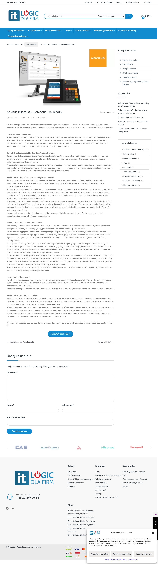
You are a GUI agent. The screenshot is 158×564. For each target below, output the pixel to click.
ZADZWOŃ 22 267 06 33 (60, 334)
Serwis (125, 486)
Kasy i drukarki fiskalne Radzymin (81, 517)
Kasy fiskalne (34, 30)
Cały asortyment (106, 2)
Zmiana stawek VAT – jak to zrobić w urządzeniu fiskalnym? (132, 111)
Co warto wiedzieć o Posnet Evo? (131, 117)
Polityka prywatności (130, 559)
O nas (97, 472)
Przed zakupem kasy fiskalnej (135, 479)
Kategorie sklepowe (76, 483)
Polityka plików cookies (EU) (106, 497)
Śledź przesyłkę (74, 475)
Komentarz (12, 372)
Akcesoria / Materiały (133, 181)
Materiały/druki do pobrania (134, 472)
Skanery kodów (82, 30)
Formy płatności (101, 486)
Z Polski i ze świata (130, 73)
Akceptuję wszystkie (99, 554)
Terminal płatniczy (130, 77)
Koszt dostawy (101, 483)
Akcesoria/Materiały (127, 30)
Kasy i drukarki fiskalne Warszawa (81, 521)
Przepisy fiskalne (129, 69)
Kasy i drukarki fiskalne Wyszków (81, 525)
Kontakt (148, 2)
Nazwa (10, 405)
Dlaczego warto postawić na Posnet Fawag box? (132, 130)
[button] (153, 533)
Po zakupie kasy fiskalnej (133, 483)
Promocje (71, 486)
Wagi (67, 30)
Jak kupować (100, 490)
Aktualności (89, 2)
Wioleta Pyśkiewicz (40, 117)
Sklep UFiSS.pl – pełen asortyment (81, 479)
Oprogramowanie (15, 30)
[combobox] (70, 16)
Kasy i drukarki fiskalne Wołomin (80, 535)
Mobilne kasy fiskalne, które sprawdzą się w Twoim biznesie (133, 104)
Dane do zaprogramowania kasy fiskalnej (136, 83)
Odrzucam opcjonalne (121, 554)
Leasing (119, 2)
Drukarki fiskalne (52, 30)
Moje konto (132, 2)
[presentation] (150, 448)
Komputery (128, 167)
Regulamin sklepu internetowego (108, 475)
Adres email (68, 405)
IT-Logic (11, 547)
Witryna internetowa (16, 417)
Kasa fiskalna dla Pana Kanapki (20, 342)
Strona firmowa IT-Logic (16, 2)
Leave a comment (108, 112)
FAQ (124, 475)
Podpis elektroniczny (17, 36)
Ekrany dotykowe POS (103, 30)
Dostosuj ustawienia (144, 554)
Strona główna (12, 44)
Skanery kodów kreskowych (136, 149)
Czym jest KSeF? (106, 342)
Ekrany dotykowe (131, 185)
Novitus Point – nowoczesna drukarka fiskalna (133, 122)
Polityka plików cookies (113, 559)
